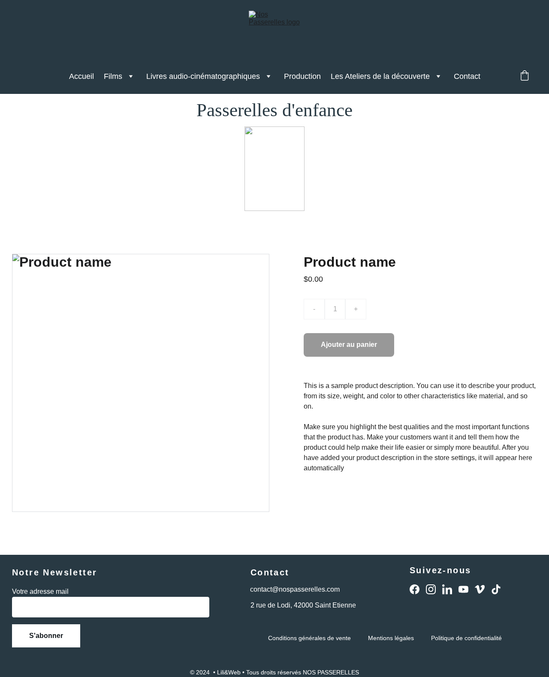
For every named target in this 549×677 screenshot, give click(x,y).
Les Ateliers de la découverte (380, 76)
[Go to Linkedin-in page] (447, 589)
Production (302, 76)
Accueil (81, 76)
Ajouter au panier (349, 344)
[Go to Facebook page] (414, 589)
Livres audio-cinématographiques (203, 76)
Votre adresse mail (40, 591)
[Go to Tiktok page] (496, 589)
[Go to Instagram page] (431, 589)
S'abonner (46, 635)
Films (113, 76)
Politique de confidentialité (466, 638)
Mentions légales (391, 638)
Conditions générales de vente (309, 638)
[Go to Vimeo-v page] (480, 589)
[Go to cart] (524, 76)
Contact (467, 76)
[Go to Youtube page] (463, 589)
